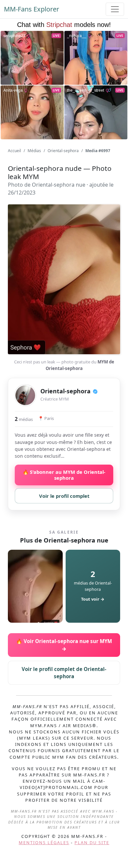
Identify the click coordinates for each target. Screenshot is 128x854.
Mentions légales (44, 842)
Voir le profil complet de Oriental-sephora (64, 673)
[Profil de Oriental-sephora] (25, 395)
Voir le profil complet (64, 496)
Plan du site (92, 842)
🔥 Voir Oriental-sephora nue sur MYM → (64, 645)
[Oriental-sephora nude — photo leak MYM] (35, 586)
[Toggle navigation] (115, 9)
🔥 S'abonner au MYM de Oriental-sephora (64, 475)
